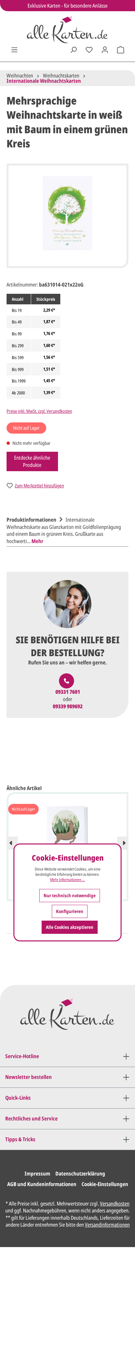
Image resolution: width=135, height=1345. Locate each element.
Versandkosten (114, 1203)
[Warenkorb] (120, 49)
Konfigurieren (69, 911)
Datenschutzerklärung (80, 1173)
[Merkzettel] (89, 49)
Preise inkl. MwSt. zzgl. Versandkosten (39, 411)
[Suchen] (73, 49)
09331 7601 (67, 691)
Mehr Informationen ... (67, 879)
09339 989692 (68, 706)
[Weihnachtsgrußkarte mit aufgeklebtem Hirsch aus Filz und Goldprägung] (67, 837)
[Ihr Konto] (105, 49)
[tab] (66, 529)
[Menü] (14, 49)
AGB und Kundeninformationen (41, 1184)
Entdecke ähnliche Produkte (32, 461)
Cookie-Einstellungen (105, 1184)
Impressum (37, 1173)
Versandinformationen (107, 1224)
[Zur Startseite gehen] (67, 29)
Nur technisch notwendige (70, 895)
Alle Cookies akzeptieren (69, 927)
